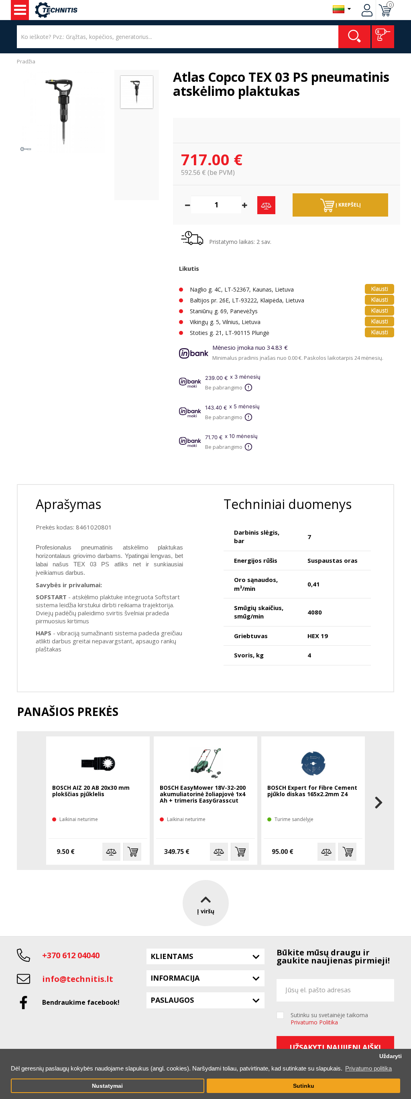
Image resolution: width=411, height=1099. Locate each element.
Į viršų (205, 911)
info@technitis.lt (77, 978)
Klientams (172, 956)
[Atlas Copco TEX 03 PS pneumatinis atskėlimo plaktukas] (63, 112)
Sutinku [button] (303, 1086)
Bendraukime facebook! (81, 1002)
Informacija (175, 978)
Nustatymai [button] (107, 1086)
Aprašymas (68, 504)
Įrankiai (20, 10)
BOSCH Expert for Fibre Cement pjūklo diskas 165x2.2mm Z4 (312, 791)
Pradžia (26, 61)
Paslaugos (172, 1000)
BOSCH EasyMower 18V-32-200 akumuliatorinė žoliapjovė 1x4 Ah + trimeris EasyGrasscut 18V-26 (203, 795)
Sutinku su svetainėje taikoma (329, 1019)
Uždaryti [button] (390, 1056)
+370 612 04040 (71, 955)
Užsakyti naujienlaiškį (335, 1047)
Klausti (379, 288)
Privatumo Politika (314, 1022)
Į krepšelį (347, 204)
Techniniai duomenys (288, 504)
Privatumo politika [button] (368, 1068)
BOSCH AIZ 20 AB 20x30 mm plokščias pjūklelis (91, 791)
